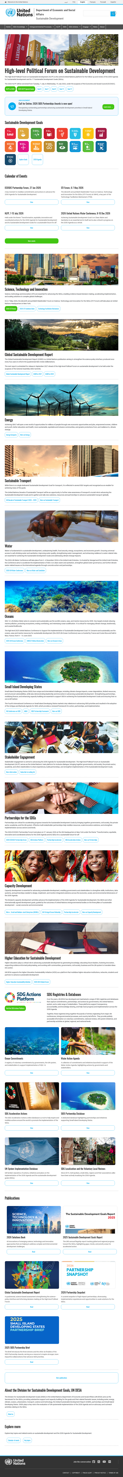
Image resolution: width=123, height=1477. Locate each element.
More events (31, 241)
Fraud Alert (87, 1473)
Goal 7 (47, 89)
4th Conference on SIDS (13, 711)
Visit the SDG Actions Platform (15, 1008)
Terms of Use (113, 1473)
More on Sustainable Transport (49, 500)
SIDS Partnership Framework (40, 711)
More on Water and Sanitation (36, 570)
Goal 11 (62, 89)
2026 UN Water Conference (14, 570)
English (82, 2)
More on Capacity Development (91, 912)
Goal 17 (70, 89)
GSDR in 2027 (37, 374)
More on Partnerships (90, 840)
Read (33, 1251)
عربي (66, 2)
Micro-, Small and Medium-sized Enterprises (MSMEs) (22, 912)
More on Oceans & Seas (54, 641)
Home (8, 27)
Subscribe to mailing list (27, 772)
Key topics (27, 1440)
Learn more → (108, 107)
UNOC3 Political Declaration (35, 641)
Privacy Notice (100, 1473)
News (95, 27)
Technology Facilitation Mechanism (48, 308)
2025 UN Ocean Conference (14, 641)
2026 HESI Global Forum (41, 982)
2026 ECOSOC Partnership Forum (16, 840)
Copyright (76, 1473)
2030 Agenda (37, 159)
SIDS (64, 27)
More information (11, 772)
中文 (74, 2)
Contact (66, 1473)
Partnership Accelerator (54, 840)
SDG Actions (73, 27)
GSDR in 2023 (49, 374)
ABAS (26, 711)
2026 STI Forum (11, 308)
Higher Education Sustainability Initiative (18, 982)
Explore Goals (23, 159)
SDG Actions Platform (36, 840)
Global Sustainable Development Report (18, 374)
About (102, 27)
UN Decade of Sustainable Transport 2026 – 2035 (21, 500)
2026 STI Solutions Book (27, 308)
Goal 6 (39, 89)
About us (10, 1414)
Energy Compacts (11, 434)
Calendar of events (13, 1440)
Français (92, 2)
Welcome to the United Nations (18, 2)
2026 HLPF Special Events (26, 89)
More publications (61, 1378)
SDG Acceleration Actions (73, 840)
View (31, 202)
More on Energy (25, 434)
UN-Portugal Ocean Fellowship (51, 912)
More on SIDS (56, 711)
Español (113, 2)
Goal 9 (54, 89)
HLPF (58, 27)
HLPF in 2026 (10, 89)
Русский (103, 2)
